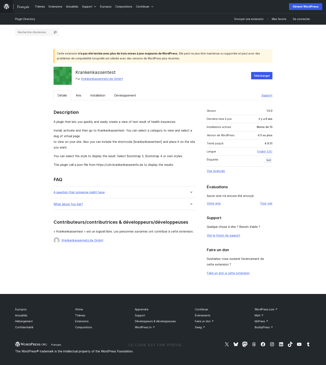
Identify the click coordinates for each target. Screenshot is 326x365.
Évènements (202, 315)
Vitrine (79, 309)
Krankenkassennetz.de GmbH (102, 79)
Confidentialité (24, 327)
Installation (97, 95)
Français (56, 344)
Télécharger (262, 75)
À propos (21, 309)
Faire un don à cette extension (228, 273)
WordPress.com (266, 309)
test (269, 160)
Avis (78, 95)
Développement (125, 95)
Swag (200, 327)
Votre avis (214, 203)
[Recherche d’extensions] (55, 32)
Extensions (82, 321)
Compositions (83, 327)
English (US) (264, 151)
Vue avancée (216, 171)
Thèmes (80, 315)
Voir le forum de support (223, 235)
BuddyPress (264, 327)
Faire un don (204, 321)
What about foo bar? (68, 204)
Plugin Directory (25, 19)
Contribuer (201, 309)
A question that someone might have (79, 192)
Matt (259, 315)
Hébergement (24, 321)
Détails (62, 95)
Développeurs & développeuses (155, 321)
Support (266, 95)
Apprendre (141, 309)
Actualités (21, 315)
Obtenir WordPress (306, 6)
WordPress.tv (145, 327)
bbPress (261, 321)
